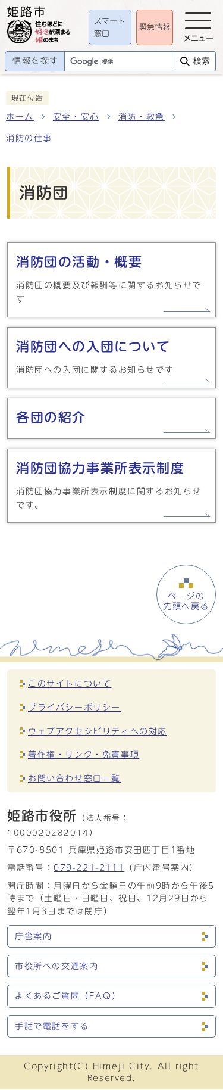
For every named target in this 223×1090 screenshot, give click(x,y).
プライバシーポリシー (74, 707)
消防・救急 (141, 117)
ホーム (20, 117)
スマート (109, 27)
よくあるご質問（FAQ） (68, 996)
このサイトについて (69, 683)
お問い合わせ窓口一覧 (74, 778)
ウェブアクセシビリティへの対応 (97, 731)
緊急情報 (154, 27)
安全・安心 (76, 117)
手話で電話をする (52, 1026)
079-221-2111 (89, 867)
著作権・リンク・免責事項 (83, 754)
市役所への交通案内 (56, 966)
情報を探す (35, 61)
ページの (186, 601)
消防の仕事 (29, 138)
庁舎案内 (33, 936)
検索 (201, 61)
